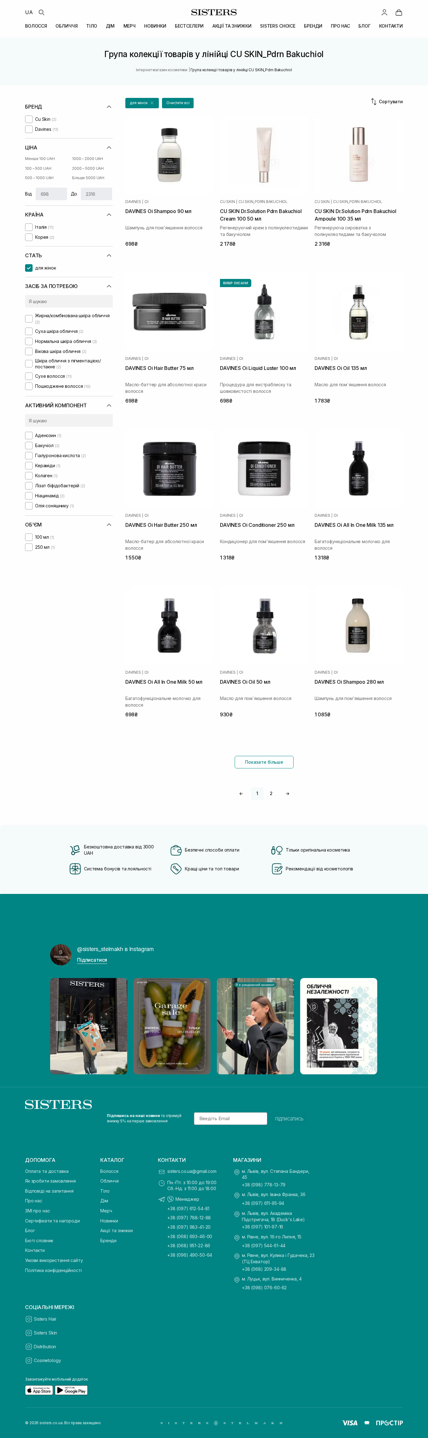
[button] (142, 103)
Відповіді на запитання (49, 1191)
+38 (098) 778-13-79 (263, 1184)
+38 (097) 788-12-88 (189, 1217)
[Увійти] (384, 12)
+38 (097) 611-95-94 (263, 1203)
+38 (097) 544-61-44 (263, 1245)
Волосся (109, 1171)
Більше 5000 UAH (88, 177)
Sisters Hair (45, 1319)
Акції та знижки (116, 1230)
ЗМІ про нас (37, 1210)
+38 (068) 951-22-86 (188, 1245)
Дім (104, 1200)
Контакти (35, 1250)
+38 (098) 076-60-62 (264, 1287)
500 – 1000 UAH (39, 177)
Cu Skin (227, 202)
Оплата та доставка (46, 1171)
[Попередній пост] (61, 1026)
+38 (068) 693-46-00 (189, 1236)
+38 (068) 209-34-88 (264, 1269)
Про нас (33, 1200)
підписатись (289, 1118)
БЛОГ (364, 26)
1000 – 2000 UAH (87, 158)
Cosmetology (47, 1360)
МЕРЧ (129, 26)
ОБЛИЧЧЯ (66, 26)
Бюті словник (39, 1240)
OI (146, 202)
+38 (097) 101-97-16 (262, 1226)
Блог (30, 1230)
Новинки (109, 1220)
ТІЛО (91, 26)
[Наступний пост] (367, 1026)
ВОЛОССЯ (36, 26)
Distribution (45, 1346)
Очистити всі (178, 102)
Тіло (104, 1191)
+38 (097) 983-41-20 (189, 1227)
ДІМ (110, 26)
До (74, 193)
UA (29, 12)
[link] (399, 12)
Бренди (108, 1240)
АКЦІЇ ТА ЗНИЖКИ (232, 26)
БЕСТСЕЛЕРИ (189, 26)
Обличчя (109, 1181)
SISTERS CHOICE (277, 26)
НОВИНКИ (155, 26)
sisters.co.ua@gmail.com (192, 1171)
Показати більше (264, 762)
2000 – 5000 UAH (88, 168)
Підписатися (92, 960)
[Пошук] (41, 12)
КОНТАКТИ (391, 26)
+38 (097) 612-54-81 (188, 1208)
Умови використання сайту (54, 1260)
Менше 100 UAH (40, 158)
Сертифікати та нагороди (52, 1220)
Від (28, 193)
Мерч (106, 1210)
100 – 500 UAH (38, 168)
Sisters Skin (45, 1332)
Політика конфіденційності (53, 1270)
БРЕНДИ (313, 26)
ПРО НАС (340, 26)
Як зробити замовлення (50, 1181)
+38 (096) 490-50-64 (189, 1255)
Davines (133, 202)
